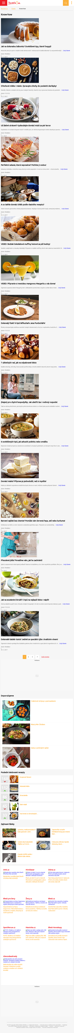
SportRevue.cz (9, 927)
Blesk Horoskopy (55, 927)
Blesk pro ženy (9, 898)
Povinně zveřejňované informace (50, 1027)
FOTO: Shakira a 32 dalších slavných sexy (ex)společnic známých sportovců (12, 937)
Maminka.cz (31, 927)
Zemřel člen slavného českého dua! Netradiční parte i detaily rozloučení (58, 908)
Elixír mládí (23, 804)
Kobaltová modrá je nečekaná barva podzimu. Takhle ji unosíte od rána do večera (36, 908)
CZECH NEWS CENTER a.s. (22, 1024)
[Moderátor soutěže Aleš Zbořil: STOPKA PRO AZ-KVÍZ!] (14, 873)
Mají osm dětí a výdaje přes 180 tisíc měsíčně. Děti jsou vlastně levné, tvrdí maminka (36, 937)
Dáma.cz (51, 870)
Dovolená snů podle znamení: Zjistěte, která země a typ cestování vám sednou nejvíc (58, 937)
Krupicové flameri (25, 777)
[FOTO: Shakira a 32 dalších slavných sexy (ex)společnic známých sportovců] (14, 931)
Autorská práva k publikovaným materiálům (50, 1024)
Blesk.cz (51, 898)
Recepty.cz (4, 8)
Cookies (51, 1026)
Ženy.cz (29, 898)
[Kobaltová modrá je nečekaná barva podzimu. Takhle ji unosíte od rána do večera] (37, 902)
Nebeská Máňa (24, 786)
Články (13, 8)
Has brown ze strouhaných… (29, 813)
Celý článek (66, 50)
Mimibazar (30, 870)
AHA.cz (6, 870)
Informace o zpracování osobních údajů (38, 1026)
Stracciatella (23, 795)
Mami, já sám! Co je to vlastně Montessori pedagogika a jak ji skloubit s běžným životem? (36, 880)
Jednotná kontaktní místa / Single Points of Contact (28, 1027)
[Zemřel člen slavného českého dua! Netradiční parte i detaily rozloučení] (59, 902)
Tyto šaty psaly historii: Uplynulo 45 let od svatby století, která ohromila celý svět (58, 880)
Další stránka (45, 657)
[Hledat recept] (66, 3)
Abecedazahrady (10, 956)
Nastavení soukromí (59, 1026)
